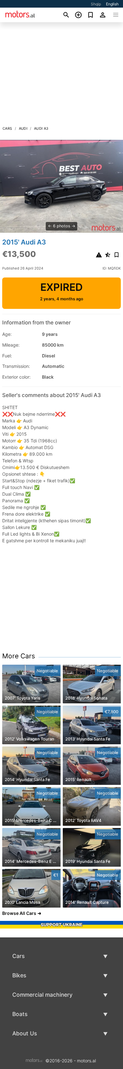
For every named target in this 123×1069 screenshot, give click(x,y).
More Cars (18, 656)
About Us (24, 1033)
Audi (23, 128)
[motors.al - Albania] (34, 1060)
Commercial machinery (42, 994)
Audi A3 (41, 128)
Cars (7, 128)
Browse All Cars (19, 913)
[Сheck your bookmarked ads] (91, 15)
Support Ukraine (62, 924)
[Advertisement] (61, 75)
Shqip (96, 4)
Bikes (19, 975)
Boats (19, 1014)
